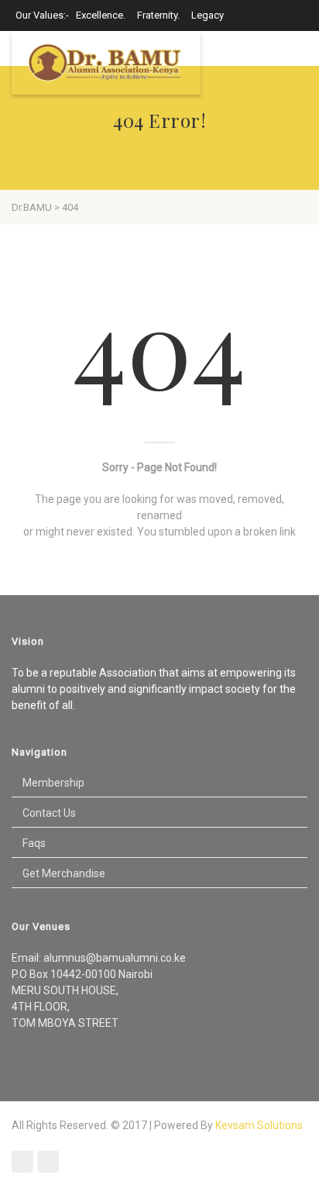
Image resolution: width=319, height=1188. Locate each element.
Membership (53, 783)
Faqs (34, 843)
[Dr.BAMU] (106, 62)
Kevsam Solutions (259, 1125)
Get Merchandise (63, 873)
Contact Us (49, 813)
